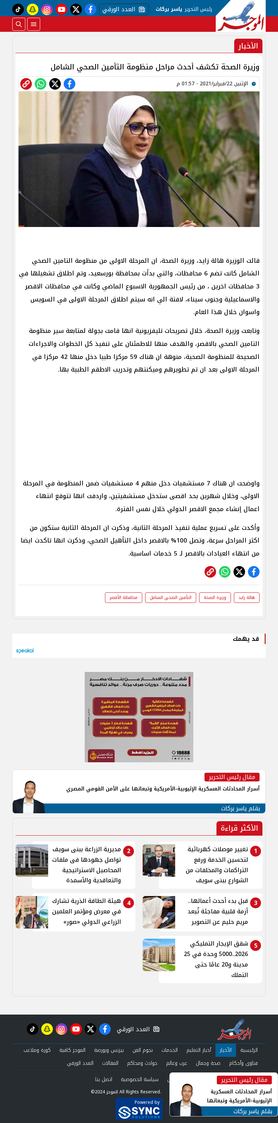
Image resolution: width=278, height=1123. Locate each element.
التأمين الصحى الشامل (170, 597)
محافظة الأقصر (124, 597)
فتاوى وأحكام (243, 1063)
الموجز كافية (72, 1050)
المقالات (110, 1063)
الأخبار (226, 1050)
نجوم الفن (142, 1050)
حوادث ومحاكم (142, 1063)
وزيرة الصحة (215, 597)
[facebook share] (69, 84)
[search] (18, 24)
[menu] (33, 24)
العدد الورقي (117, 9)
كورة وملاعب (37, 1050)
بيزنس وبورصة (109, 1050)
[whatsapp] (26, 84)
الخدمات (169, 1050)
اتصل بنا (103, 1079)
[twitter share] (55, 84)
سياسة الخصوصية (140, 1079)
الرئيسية (249, 1050)
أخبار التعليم (198, 1050)
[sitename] (234, 1029)
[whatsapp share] (40, 84)
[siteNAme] (241, 16)
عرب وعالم (176, 1063)
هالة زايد (247, 597)
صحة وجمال (208, 1063)
